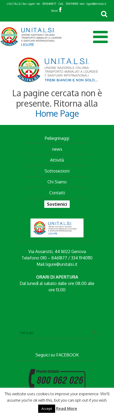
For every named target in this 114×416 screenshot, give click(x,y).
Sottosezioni (57, 171)
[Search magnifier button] (94, 333)
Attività (57, 160)
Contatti (57, 192)
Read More (66, 408)
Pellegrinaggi (57, 138)
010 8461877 (49, 3)
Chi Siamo (57, 181)
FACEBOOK (67, 355)
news (57, 149)
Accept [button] (46, 408)
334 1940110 (71, 3)
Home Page (57, 113)
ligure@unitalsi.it (96, 3)
